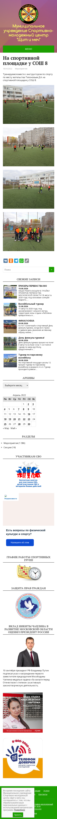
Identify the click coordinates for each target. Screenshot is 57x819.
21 (19, 419)
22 (24, 419)
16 (29, 414)
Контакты (42, 794)
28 (19, 424)
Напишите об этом (20, 542)
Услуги (46, 790)
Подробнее (19, 810)
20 (14, 419)
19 (10, 419)
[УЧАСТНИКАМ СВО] (28, 474)
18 (5, 419)
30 (29, 424)
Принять (18, 815)
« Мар (6, 428)
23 (29, 419)
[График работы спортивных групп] (28, 573)
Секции (7, 447)
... (27, 299)
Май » (14, 428)
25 (5, 424)
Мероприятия (21, 68)
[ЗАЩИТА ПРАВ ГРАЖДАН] (28, 606)
